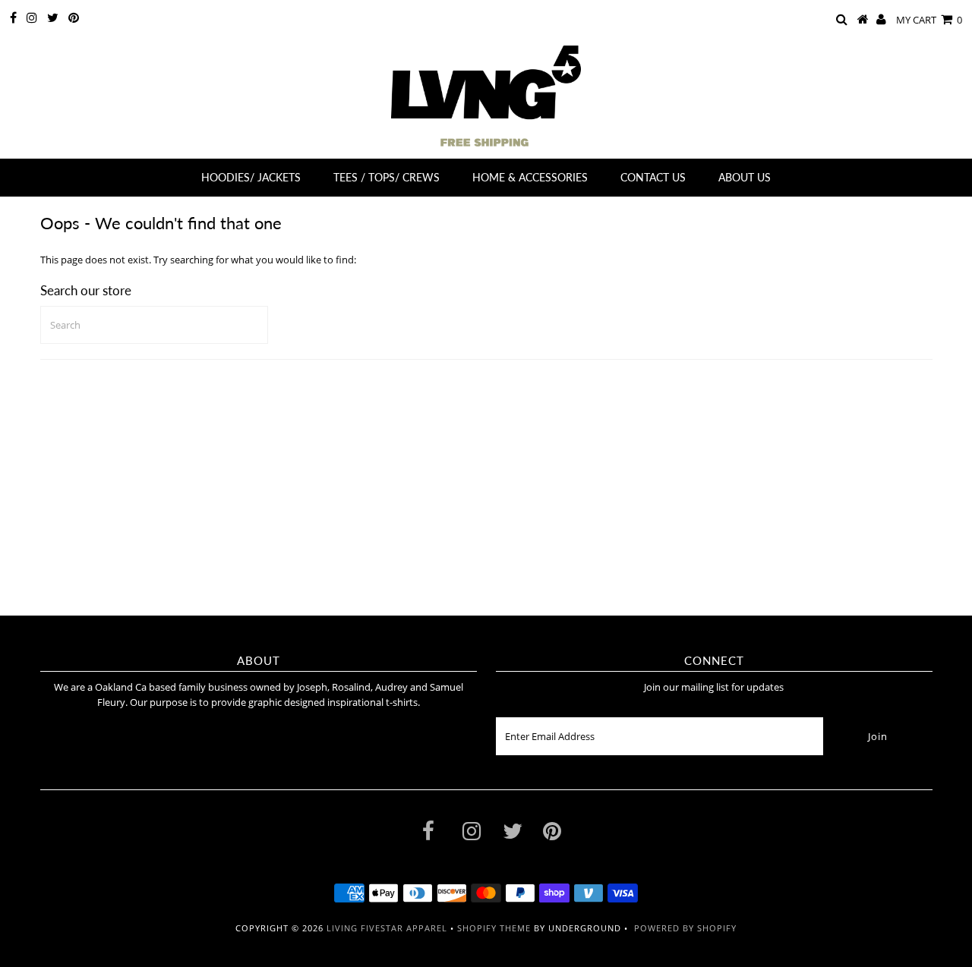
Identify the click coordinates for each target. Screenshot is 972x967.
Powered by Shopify (685, 928)
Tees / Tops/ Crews (386, 177)
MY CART (929, 20)
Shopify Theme (494, 928)
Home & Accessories (530, 177)
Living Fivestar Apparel (387, 928)
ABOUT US (744, 177)
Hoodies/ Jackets (251, 177)
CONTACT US (653, 177)
